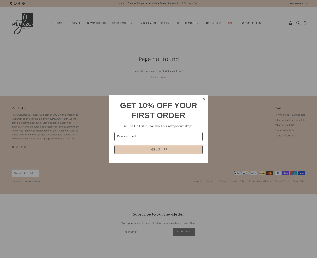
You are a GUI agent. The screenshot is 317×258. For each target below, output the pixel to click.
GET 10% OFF (158, 149)
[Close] (204, 99)
